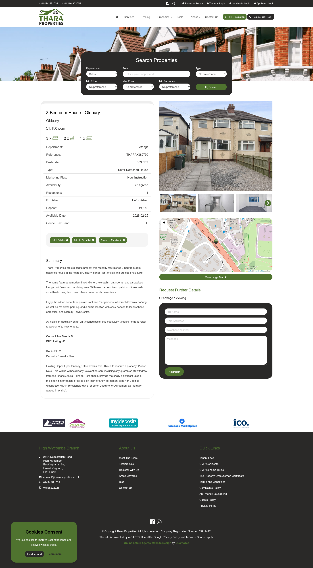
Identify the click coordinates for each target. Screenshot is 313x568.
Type (198, 68)
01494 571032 (49, 3)
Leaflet (250, 271)
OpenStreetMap (259, 271)
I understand (34, 554)
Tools (180, 17)
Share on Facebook (112, 240)
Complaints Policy (210, 488)
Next (266, 146)
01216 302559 (72, 3)
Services (129, 17)
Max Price (128, 81)
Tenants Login (217, 3)
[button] (215, 242)
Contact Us (211, 17)
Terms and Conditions (212, 482)
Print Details (58, 240)
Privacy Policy (207, 505)
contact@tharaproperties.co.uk (61, 477)
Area (125, 68)
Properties (163, 17)
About (194, 17)
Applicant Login (265, 3)
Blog (121, 482)
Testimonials (126, 464)
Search (213, 87)
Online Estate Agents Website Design (147, 543)
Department (93, 68)
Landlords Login (240, 3)
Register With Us (129, 470)
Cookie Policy (207, 499)
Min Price (91, 81)
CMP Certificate (208, 464)
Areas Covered (128, 476)
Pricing (146, 17)
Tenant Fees (206, 458)
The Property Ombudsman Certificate (221, 476)
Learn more (55, 554)
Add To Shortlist (82, 240)
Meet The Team (128, 458)
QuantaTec (182, 543)
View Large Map (215, 277)
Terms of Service (196, 537)
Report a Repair (193, 3)
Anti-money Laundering (213, 494)
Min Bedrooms (167, 81)
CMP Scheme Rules (211, 470)
